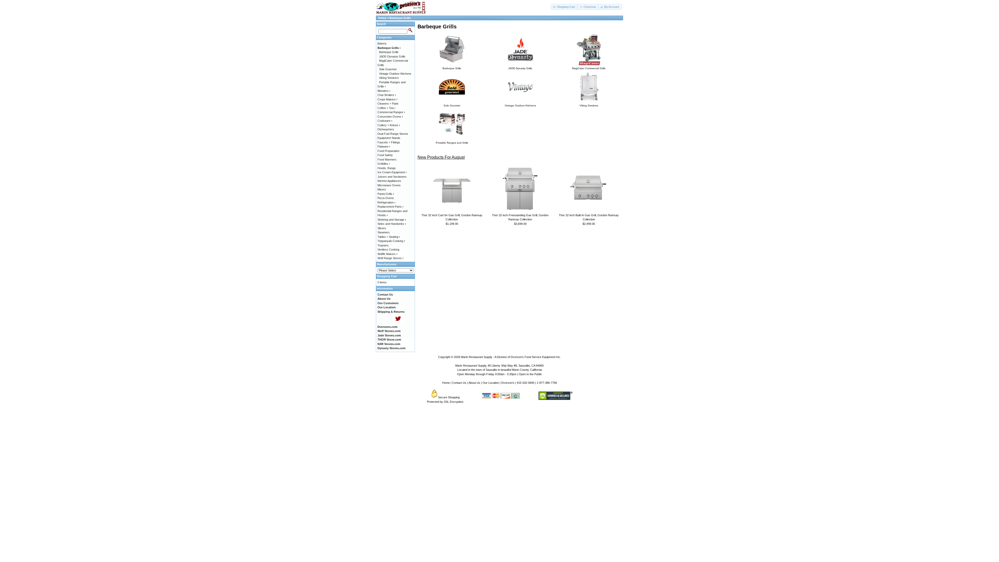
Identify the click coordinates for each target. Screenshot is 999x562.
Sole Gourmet (387, 69)
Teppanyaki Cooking (391, 240)
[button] (564, 7)
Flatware (383, 146)
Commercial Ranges (391, 112)
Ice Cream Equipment (392, 172)
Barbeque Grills (400, 18)
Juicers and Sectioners (392, 176)
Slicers (381, 228)
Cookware (384, 120)
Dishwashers (385, 129)
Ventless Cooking (388, 249)
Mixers (381, 189)
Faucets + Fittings (388, 142)
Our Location (491, 382)
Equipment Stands (388, 137)
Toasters (383, 245)
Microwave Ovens (389, 185)
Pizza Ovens (385, 198)
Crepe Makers (387, 99)
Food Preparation (388, 150)
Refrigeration (386, 202)
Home (382, 18)
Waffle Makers (387, 254)
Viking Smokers (389, 77)
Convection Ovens (390, 116)
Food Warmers (386, 159)
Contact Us (459, 382)
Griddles (383, 163)
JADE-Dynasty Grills (392, 56)
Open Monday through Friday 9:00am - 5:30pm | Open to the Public (499, 374)
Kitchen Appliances (389, 180)
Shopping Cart (387, 276)
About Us (474, 382)
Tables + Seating (388, 236)
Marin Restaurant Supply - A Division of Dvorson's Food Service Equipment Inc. (511, 357)
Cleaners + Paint (387, 103)
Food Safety (385, 155)
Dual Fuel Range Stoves (392, 133)
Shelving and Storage (391, 219)
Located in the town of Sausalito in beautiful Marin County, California (499, 369)
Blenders (383, 90)
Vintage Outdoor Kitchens (395, 73)
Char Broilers (386, 95)
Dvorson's (507, 382)
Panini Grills (385, 193)
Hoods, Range (386, 168)
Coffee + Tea (386, 108)
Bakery (382, 43)
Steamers (383, 232)
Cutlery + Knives (388, 125)
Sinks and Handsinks (391, 223)
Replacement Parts (390, 206)
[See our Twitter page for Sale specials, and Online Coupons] (397, 322)
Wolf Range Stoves (390, 258)
